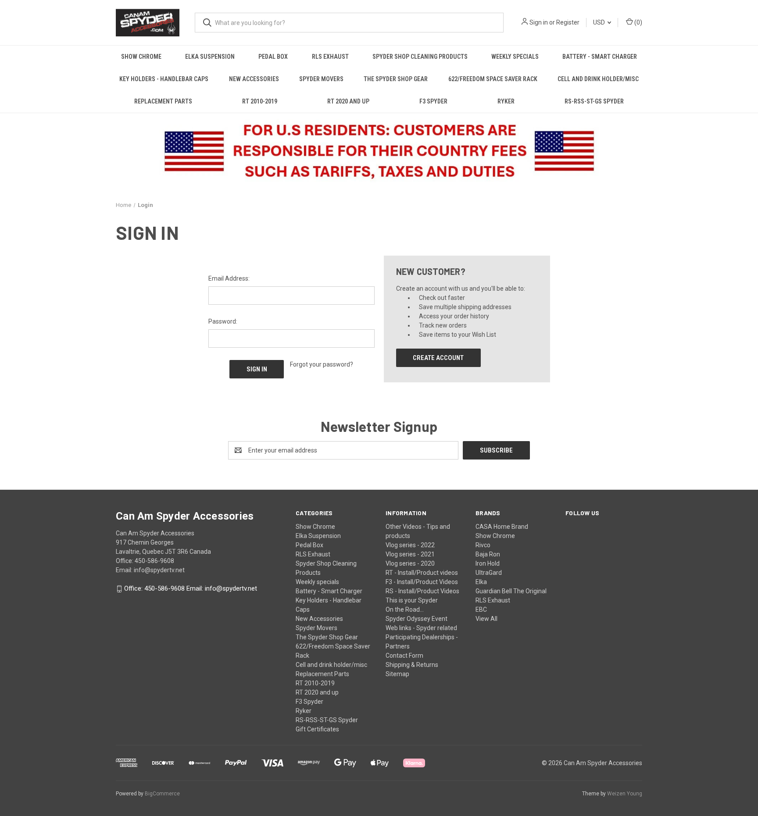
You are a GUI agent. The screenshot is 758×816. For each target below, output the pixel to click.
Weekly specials (515, 56)
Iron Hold (488, 563)
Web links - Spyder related (421, 627)
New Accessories (254, 78)
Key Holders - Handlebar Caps (163, 78)
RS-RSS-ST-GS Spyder (594, 101)
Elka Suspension (210, 56)
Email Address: (229, 278)
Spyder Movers (321, 78)
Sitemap (397, 673)
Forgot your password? (321, 364)
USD (599, 22)
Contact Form (404, 655)
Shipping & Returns (412, 664)
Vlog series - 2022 (410, 545)
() (637, 22)
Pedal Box (273, 56)
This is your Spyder (412, 600)
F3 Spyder (433, 101)
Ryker (506, 101)
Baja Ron (488, 554)
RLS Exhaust (330, 56)
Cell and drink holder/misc (598, 78)
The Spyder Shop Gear (396, 78)
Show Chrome (141, 56)
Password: (222, 321)
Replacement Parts (163, 101)
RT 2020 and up (348, 101)
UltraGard (489, 572)
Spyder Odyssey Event (416, 618)
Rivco (483, 545)
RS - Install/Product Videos (422, 591)
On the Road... (405, 609)
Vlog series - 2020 (410, 563)
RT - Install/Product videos (422, 572)
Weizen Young (624, 794)
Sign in (538, 22)
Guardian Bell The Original (511, 591)
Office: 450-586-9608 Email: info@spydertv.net (190, 589)
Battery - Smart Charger (599, 56)
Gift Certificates (317, 729)
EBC (481, 609)
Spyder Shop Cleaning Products (420, 56)
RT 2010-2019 (259, 101)
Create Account (438, 358)
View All (486, 618)
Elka (481, 581)
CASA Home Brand (502, 526)
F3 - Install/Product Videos (422, 581)
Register (567, 22)
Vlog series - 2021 (410, 554)
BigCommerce (162, 794)
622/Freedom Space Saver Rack (492, 78)
